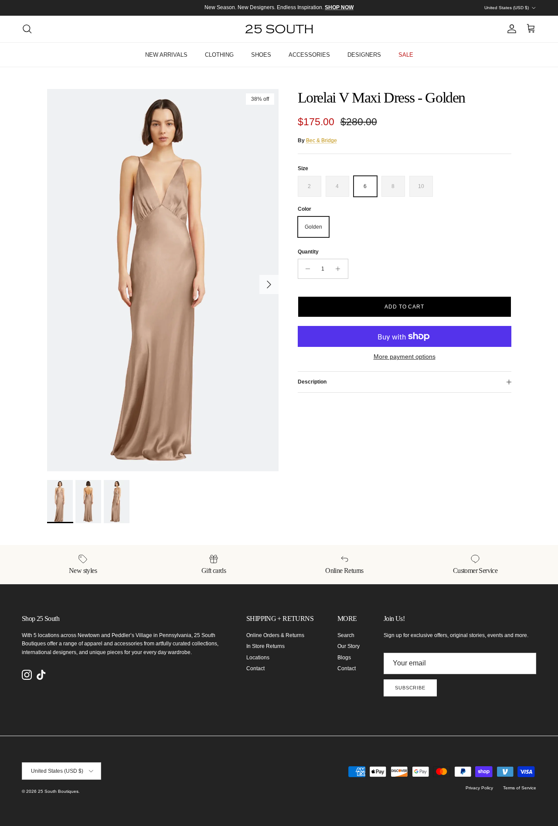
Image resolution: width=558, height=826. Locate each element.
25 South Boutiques (58, 791)
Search (345, 635)
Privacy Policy (479, 787)
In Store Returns (265, 646)
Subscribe (410, 687)
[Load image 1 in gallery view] (163, 280)
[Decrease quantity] (305, 268)
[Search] (27, 29)
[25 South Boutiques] (279, 29)
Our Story (348, 646)
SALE (405, 54)
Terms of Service (519, 787)
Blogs (344, 658)
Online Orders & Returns (275, 635)
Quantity (308, 252)
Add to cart (404, 307)
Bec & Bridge (321, 140)
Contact (255, 668)
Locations (257, 658)
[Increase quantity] (340, 268)
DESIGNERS (364, 54)
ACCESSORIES (309, 54)
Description (312, 382)
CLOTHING (219, 54)
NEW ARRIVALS (166, 54)
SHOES (261, 54)
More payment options (405, 356)
